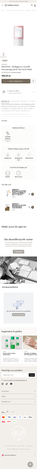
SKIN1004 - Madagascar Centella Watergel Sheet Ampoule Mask (19, 205)
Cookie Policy (29, 446)
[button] (35, 5)
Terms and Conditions (10, 446)
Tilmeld (31, 375)
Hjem (2, 10)
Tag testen (18, 251)
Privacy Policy (20, 446)
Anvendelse (24, 101)
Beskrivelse (5, 101)
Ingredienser (15, 101)
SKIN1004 (4, 64)
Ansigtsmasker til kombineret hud (15, 10)
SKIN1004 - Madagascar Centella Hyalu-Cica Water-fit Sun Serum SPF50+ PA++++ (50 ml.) (19, 192)
